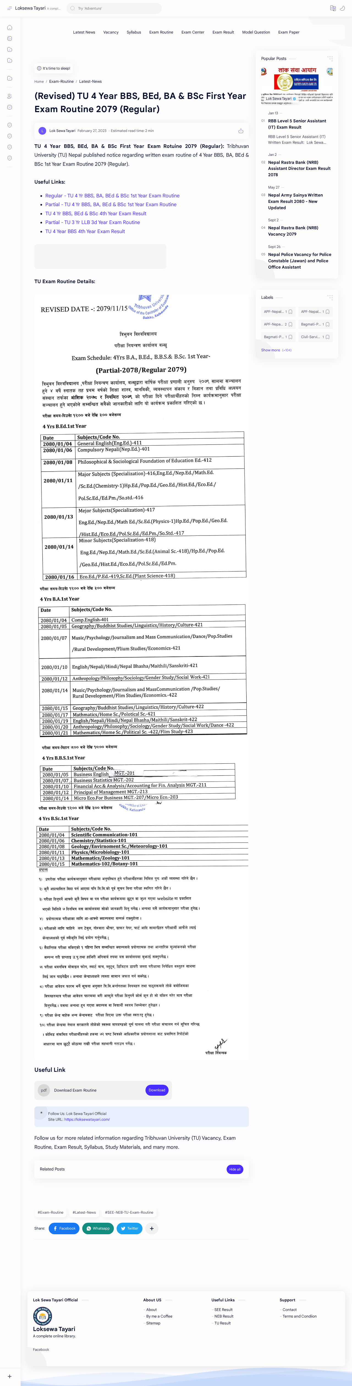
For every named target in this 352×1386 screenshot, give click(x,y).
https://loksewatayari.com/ (87, 1119)
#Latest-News (84, 1212)
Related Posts (52, 1169)
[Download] (157, 1090)
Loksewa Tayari (30, 8)
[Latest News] (84, 32)
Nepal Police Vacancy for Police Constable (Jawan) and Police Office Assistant (299, 261)
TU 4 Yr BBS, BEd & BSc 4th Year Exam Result (95, 214)
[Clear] (156, 8)
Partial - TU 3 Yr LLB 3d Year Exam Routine (92, 222)
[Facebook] (41, 1349)
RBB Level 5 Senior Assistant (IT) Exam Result (297, 124)
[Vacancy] (111, 32)
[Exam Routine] (161, 32)
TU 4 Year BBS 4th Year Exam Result (85, 231)
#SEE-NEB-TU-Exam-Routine (129, 1212)
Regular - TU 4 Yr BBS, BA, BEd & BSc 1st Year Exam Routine (112, 196)
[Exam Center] (193, 32)
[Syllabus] (134, 32)
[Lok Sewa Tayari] (62, 130)
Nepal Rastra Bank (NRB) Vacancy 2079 (293, 231)
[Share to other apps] (151, 1228)
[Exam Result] (223, 32)
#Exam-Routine (50, 1212)
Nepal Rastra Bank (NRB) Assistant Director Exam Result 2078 (299, 169)
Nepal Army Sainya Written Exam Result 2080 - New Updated (295, 201)
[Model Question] (256, 32)
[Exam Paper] (288, 32)
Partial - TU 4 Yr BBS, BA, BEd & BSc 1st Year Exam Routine (111, 204)
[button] (333, 8)
